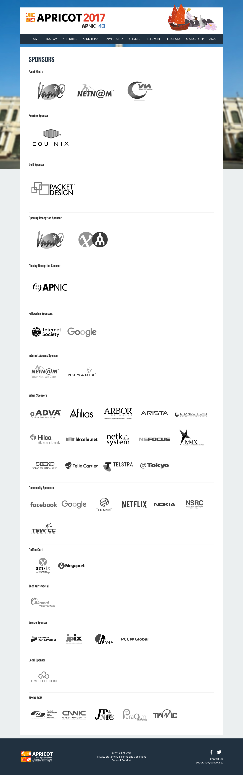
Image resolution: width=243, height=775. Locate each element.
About (213, 38)
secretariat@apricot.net (209, 762)
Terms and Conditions (133, 756)
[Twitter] (219, 752)
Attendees (70, 38)
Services (134, 38)
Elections (174, 38)
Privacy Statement (107, 756)
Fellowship (153, 38)
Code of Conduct (121, 760)
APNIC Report (92, 38)
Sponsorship (195, 38)
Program (51, 38)
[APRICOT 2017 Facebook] (211, 752)
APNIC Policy (115, 38)
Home (35, 38)
